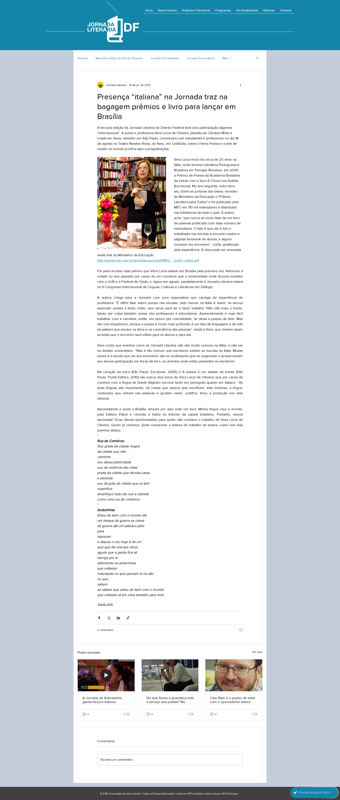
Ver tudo (257, 651)
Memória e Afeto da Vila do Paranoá (119, 58)
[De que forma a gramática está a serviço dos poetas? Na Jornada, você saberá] (170, 675)
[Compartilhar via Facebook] (99, 618)
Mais (225, 58)
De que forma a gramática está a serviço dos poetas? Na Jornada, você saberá (170, 700)
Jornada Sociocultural (200, 58)
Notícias (83, 58)
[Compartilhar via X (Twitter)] (109, 618)
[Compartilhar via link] (128, 618)
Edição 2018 (105, 604)
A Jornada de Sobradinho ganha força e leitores (102, 700)
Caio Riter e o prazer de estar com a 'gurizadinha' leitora (232, 700)
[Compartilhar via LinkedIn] (118, 618)
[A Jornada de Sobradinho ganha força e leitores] (106, 675)
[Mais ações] (240, 85)
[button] (247, 11)
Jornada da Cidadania (164, 58)
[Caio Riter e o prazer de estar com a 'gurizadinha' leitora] (233, 675)
